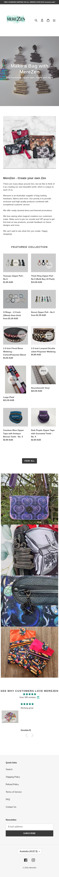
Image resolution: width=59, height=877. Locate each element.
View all (29, 461)
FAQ (8, 799)
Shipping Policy (13, 777)
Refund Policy (12, 784)
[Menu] (54, 20)
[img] (29, 694)
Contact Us (11, 807)
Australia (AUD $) (29, 851)
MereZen (32, 868)
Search (9, 769)
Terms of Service (14, 792)
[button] (27, 735)
